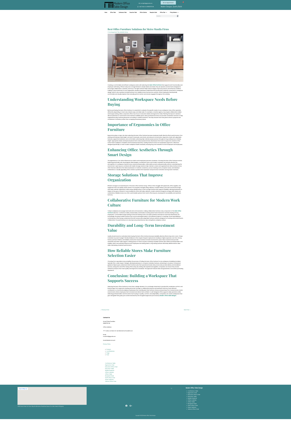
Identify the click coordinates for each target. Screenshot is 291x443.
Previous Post (104, 310)
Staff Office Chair (110, 377)
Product (108, 349)
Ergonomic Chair (109, 365)
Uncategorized (112, 32)
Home (106, 12)
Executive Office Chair (111, 367)
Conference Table (123, 12)
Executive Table (133, 12)
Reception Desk (153, 12)
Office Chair (162, 12)
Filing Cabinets (173, 12)
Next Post (187, 310)
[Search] (177, 16)
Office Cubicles (143, 12)
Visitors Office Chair (110, 381)
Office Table (113, 12)
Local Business (110, 351)
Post (107, 355)
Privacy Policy (106, 344)
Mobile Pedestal (109, 370)
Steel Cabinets (109, 379)
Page (107, 353)
